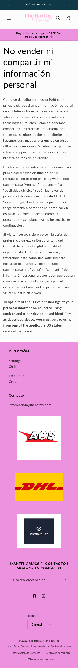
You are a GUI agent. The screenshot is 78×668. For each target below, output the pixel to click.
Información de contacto (26, 652)
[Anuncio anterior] (8, 5)
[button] (8, 18)
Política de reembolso (58, 652)
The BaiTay (35, 640)
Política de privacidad (33, 646)
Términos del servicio (41, 659)
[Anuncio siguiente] (70, 5)
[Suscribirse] (64, 580)
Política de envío (60, 646)
